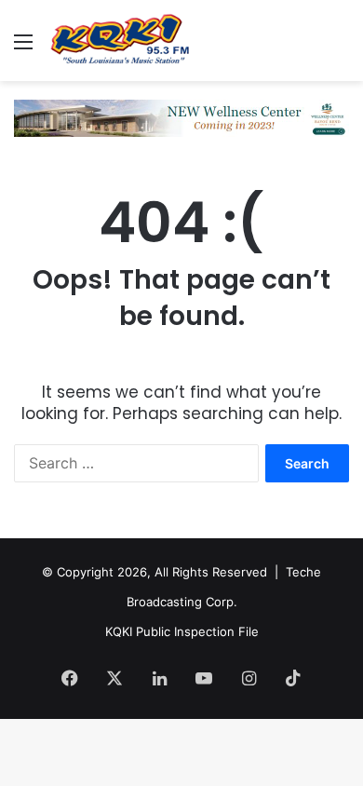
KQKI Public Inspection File (182, 631)
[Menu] (23, 48)
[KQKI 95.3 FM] (121, 40)
